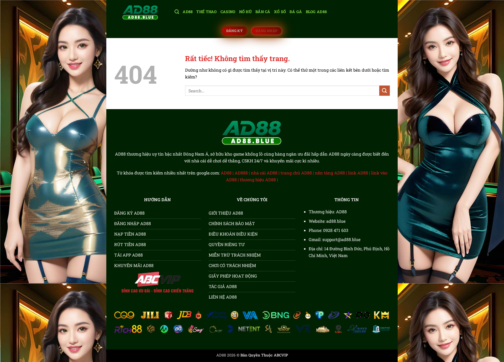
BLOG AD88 (316, 11)
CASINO (227, 11)
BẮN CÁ (262, 11)
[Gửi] (384, 91)
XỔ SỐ (280, 11)
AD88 (188, 11)
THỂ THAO (206, 11)
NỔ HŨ (245, 11)
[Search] (177, 12)
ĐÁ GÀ (296, 11)
